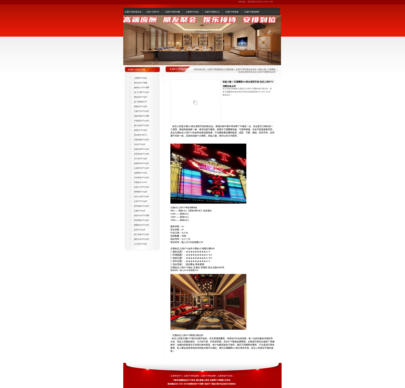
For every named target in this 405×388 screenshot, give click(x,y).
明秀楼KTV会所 (140, 192)
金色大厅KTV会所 (141, 187)
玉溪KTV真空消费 (172, 12)
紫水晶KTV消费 (140, 83)
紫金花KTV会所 (140, 97)
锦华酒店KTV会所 (141, 206)
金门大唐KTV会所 (141, 92)
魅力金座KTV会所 (141, 125)
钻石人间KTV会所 (141, 196)
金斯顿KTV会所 (140, 173)
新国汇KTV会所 (140, 130)
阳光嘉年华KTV (140, 135)
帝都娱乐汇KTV (140, 182)
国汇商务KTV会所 (141, 234)
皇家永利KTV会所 (141, 149)
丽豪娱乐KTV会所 (141, 225)
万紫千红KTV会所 (141, 111)
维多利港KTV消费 (141, 116)
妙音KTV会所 (139, 230)
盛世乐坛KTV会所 (141, 239)
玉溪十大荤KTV (152, 12)
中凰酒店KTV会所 (141, 121)
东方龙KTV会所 (140, 159)
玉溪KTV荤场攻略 (191, 376)
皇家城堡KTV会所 (141, 140)
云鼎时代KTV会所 (141, 168)
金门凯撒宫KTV (140, 102)
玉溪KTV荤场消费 (208, 376)
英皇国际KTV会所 (141, 220)
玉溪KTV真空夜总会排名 (246, 69)
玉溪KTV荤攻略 (231, 12)
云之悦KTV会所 (140, 244)
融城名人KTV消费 (141, 87)
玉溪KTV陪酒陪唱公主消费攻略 (220, 69)
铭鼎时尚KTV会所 (141, 163)
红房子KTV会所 (140, 201)
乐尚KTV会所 (139, 144)
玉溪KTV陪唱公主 (212, 12)
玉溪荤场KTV (176, 376)
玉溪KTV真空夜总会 (133, 12)
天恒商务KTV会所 (141, 177)
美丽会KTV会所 (140, 106)
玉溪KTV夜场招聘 (251, 12)
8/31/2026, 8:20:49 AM (263, 2)
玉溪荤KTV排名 (192, 12)
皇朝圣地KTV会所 (141, 154)
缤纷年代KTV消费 (141, 215)
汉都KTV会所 (139, 211)
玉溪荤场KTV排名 (225, 376)
